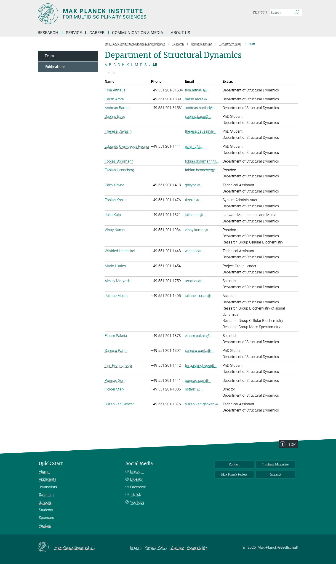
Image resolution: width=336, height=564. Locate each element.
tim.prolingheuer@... (201, 365)
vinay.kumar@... (198, 230)
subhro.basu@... (198, 116)
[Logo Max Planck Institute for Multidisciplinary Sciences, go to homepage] (123, 13)
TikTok (135, 494)
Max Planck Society (234, 474)
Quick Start (51, 463)
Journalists (48, 487)
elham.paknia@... (199, 336)
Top (292, 444)
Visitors (45, 525)
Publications (55, 66)
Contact (234, 464)
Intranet (275, 474)
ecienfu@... (194, 146)
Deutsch (260, 12)
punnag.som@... (198, 380)
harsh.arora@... (197, 99)
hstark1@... (194, 389)
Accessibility (197, 547)
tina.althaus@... (197, 90)
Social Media (139, 463)
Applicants (47, 479)
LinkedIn (137, 471)
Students (46, 510)
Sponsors (46, 518)
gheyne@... (194, 185)
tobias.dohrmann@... (202, 161)
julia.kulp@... (195, 215)
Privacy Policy (156, 547)
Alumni (44, 471)
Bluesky (136, 479)
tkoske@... (193, 200)
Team (49, 56)
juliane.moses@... (199, 296)
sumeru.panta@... (199, 350)
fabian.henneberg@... (202, 170)
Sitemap (177, 547)
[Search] (297, 12)
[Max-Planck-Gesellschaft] (46, 547)
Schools (45, 502)
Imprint (135, 547)
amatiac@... (194, 281)
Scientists (46, 494)
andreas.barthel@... (200, 108)
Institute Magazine (275, 464)
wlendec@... (194, 251)
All (154, 65)
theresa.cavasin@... (200, 131)
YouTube (137, 502)
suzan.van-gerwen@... (203, 404)
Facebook (138, 487)
